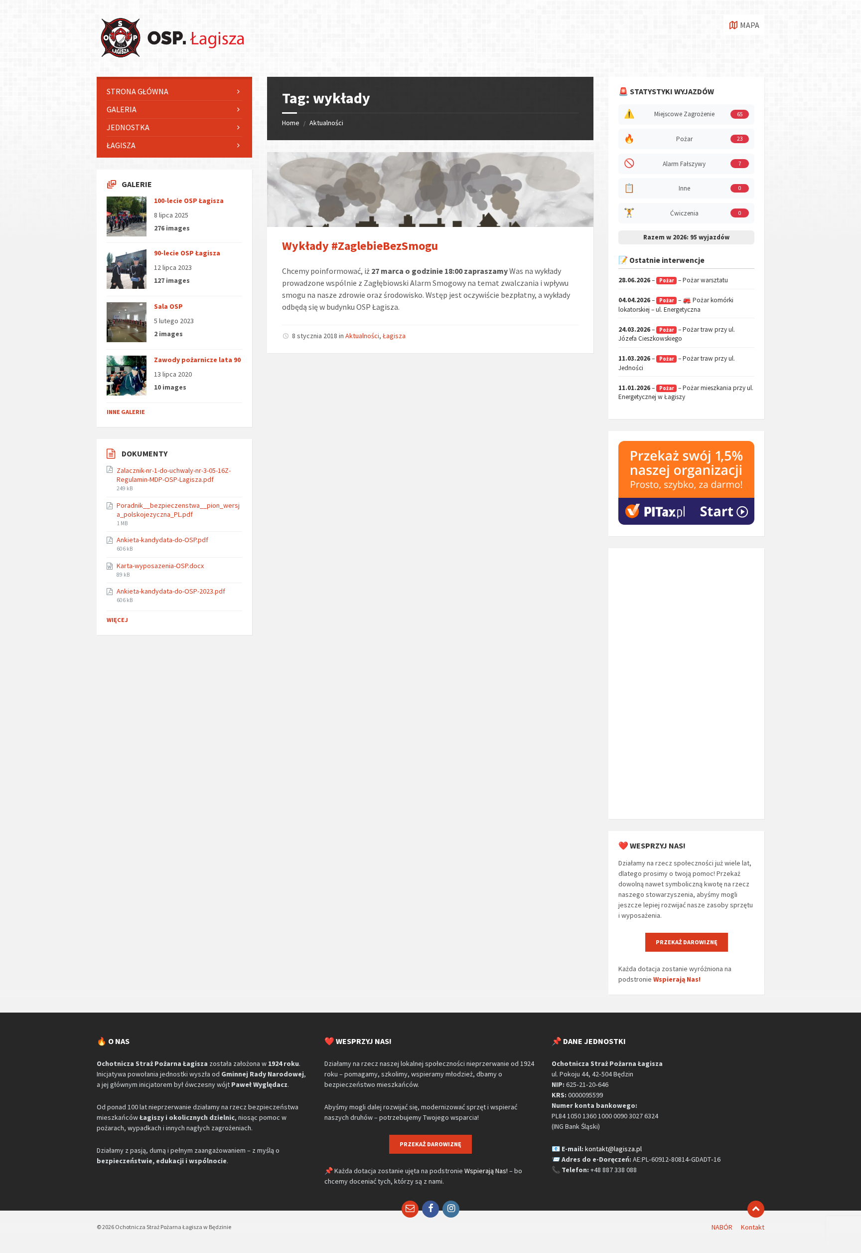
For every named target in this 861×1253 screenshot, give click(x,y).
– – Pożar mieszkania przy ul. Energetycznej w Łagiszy (685, 393)
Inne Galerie (126, 412)
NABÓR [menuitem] (722, 1227)
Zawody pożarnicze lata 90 (197, 359)
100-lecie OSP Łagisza (189, 200)
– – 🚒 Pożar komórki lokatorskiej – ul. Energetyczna (675, 305)
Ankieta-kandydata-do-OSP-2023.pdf (171, 591)
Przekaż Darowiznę (687, 942)
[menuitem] (174, 91)
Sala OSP (168, 306)
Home (290, 122)
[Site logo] (171, 57)
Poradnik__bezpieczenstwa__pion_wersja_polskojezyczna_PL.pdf (178, 510)
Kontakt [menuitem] (752, 1227)
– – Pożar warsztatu (673, 280)
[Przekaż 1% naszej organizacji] (686, 522)
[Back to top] (755, 1209)
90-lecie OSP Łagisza (187, 252)
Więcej (117, 620)
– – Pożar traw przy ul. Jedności (676, 363)
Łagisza (394, 335)
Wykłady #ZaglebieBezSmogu (360, 245)
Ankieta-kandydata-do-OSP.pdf (162, 539)
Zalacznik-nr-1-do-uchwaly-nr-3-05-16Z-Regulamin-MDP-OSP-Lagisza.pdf (174, 475)
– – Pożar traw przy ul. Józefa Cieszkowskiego (676, 334)
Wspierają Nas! (677, 979)
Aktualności (326, 122)
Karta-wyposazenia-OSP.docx (160, 565)
